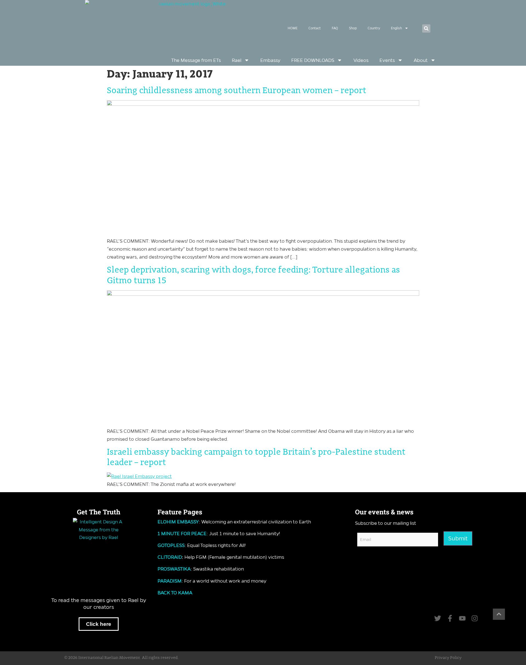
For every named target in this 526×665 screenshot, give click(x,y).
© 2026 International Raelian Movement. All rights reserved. (121, 658)
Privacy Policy (448, 658)
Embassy (270, 60)
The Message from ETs (196, 60)
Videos (360, 60)
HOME (293, 28)
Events (387, 60)
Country (374, 28)
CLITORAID (170, 557)
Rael (236, 60)
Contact (314, 28)
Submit (458, 538)
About (421, 60)
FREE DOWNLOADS (312, 60)
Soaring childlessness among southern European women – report (236, 90)
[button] (426, 28)
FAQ (335, 28)
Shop (353, 28)
